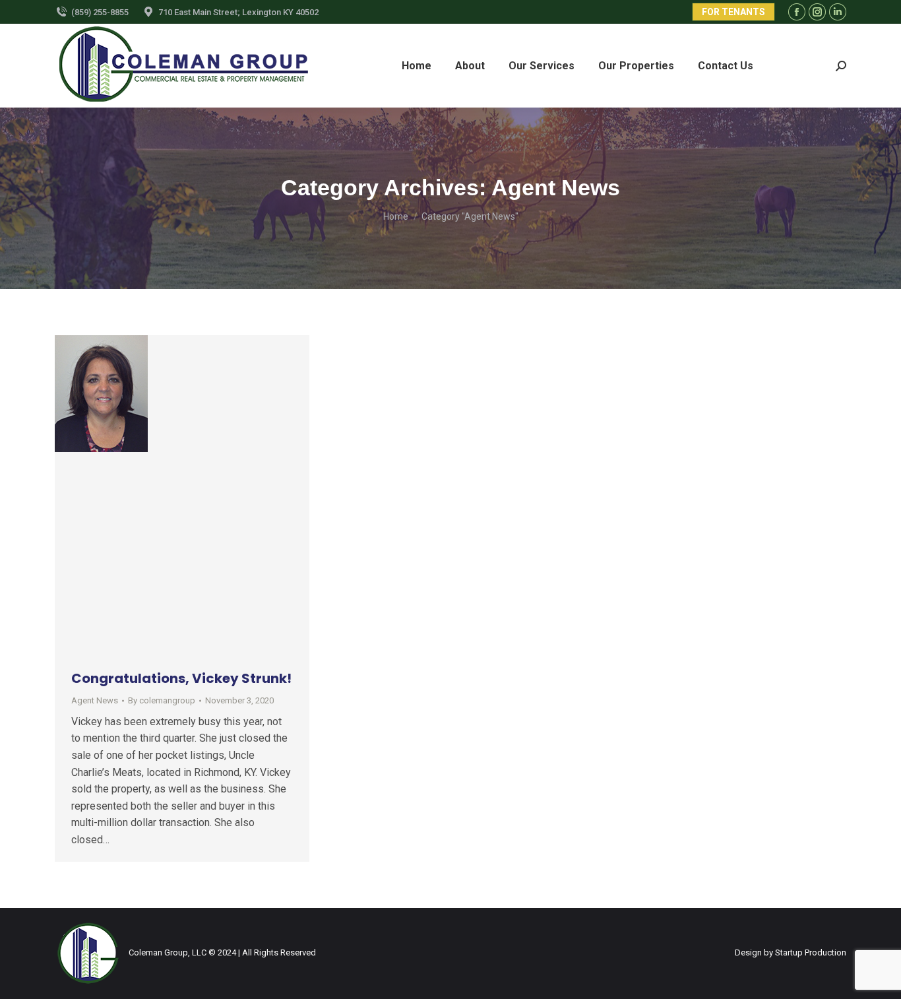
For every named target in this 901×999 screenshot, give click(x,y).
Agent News (94, 700)
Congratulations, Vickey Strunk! (181, 678)
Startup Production (810, 952)
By (161, 700)
